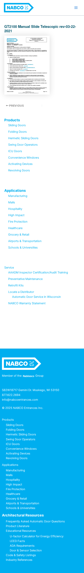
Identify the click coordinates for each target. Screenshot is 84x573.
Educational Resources (21, 531)
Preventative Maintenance (25, 279)
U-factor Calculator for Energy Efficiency (36, 536)
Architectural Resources (23, 515)
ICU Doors (15, 151)
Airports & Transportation (25, 241)
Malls (11, 202)
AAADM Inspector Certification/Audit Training (38, 272)
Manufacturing (17, 196)
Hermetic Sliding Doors (23, 138)
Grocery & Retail (18, 234)
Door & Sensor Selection (26, 550)
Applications (15, 190)
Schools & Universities (23, 247)
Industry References (19, 560)
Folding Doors (17, 131)
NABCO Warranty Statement (27, 303)
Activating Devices (20, 164)
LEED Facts (17, 541)
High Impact (16, 215)
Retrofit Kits (16, 285)
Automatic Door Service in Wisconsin (36, 297)
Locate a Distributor (21, 292)
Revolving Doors (19, 170)
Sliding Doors (17, 125)
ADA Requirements (22, 545)
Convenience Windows (23, 157)
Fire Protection (18, 221)
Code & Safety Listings (21, 555)
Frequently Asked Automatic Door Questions (35, 521)
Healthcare (15, 228)
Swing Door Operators (23, 144)
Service (9, 267)
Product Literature (17, 526)
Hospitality (15, 209)
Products (12, 120)
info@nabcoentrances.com (20, 399)
